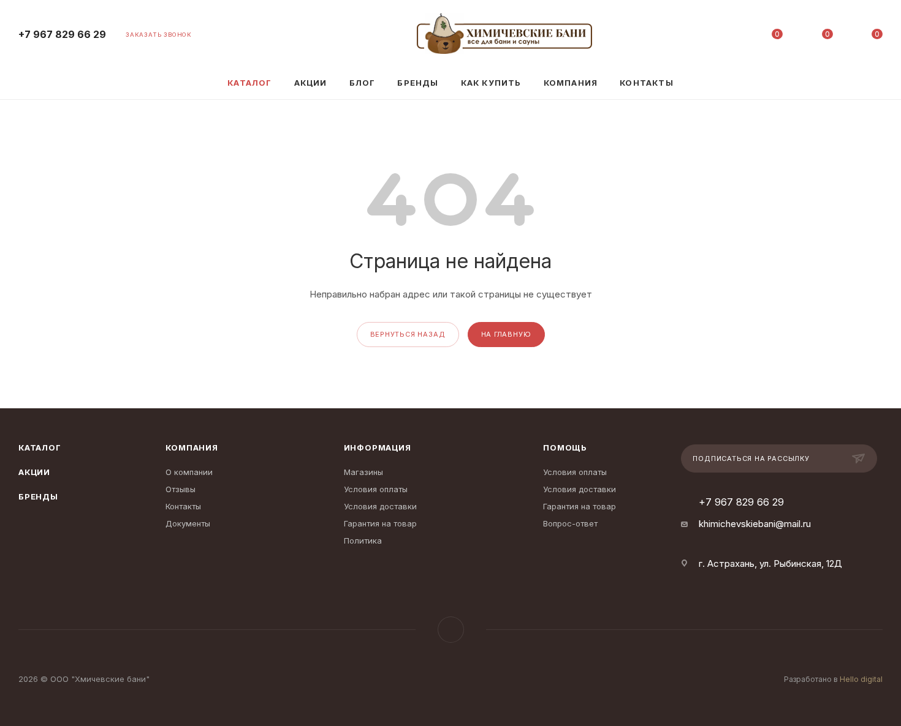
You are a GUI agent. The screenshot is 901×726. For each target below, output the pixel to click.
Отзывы (180, 489)
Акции (34, 472)
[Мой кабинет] (727, 36)
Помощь (565, 447)
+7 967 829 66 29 (62, 34)
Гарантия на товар (380, 523)
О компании (189, 472)
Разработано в (833, 679)
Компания (191, 447)
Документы (187, 523)
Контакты (183, 506)
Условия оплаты (376, 489)
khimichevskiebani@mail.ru (755, 524)
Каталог (39, 447)
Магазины (363, 472)
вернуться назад (408, 334)
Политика (363, 540)
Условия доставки (380, 506)
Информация (377, 447)
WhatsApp (451, 629)
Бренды (38, 496)
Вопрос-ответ (570, 523)
